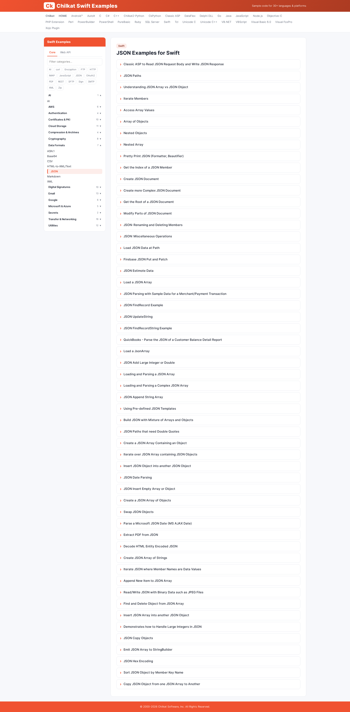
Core (52, 52)
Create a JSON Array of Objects (147, 500)
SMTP (91, 81)
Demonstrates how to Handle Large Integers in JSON (163, 627)
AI (50, 69)
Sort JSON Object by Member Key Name (153, 672)
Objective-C (274, 15)
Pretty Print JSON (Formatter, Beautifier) (154, 156)
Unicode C (189, 21)
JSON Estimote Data (139, 271)
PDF (51, 81)
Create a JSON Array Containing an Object (155, 443)
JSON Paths (132, 76)
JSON (79, 75)
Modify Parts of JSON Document (148, 213)
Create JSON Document (141, 179)
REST (61, 81)
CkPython (155, 15)
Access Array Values (139, 110)
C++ (116, 15)
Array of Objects (136, 121)
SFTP (71, 81)
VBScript (241, 21)
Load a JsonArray (137, 351)
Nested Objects (135, 133)
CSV (50, 161)
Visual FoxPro (283, 21)
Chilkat (50, 15)
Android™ (77, 15)
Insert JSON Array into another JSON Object (156, 615)
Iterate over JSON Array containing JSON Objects (160, 454)
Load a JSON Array (138, 282)
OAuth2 (90, 75)
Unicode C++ (208, 21)
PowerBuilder (86, 21)
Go (219, 15)
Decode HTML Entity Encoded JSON (150, 546)
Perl (70, 21)
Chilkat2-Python (134, 15)
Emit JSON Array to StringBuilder (148, 649)
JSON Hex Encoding (138, 661)
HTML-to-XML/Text (59, 166)
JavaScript (242, 15)
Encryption (70, 69)
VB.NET (226, 21)
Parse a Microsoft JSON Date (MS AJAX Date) (158, 523)
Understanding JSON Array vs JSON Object (156, 87)
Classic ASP (172, 15)
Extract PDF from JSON (141, 535)
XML (51, 87)
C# (107, 15)
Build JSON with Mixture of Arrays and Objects (158, 420)
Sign (81, 81)
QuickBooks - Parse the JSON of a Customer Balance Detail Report (173, 340)
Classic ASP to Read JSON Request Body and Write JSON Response (174, 64)
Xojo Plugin (53, 28)
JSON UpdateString (138, 317)
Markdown (54, 176)
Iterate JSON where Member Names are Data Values (162, 569)
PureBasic (124, 21)
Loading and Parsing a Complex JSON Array (156, 385)
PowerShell (106, 21)
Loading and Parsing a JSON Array (149, 374)
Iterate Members (136, 98)
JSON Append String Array (143, 397)
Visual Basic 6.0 (261, 21)
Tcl (176, 21)
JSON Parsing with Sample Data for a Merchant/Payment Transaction (175, 294)
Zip (60, 87)
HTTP (93, 69)
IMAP (52, 75)
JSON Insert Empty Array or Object (149, 489)
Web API (65, 52)
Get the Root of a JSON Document (149, 202)
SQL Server (152, 21)
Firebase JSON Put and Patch (146, 259)
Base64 (52, 156)
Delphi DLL (206, 15)
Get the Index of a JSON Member (148, 167)
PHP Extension (55, 21)
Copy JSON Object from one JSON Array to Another (162, 684)
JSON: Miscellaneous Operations (148, 236)
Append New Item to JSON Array (148, 581)
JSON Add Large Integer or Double (149, 363)
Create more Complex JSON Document (152, 190)
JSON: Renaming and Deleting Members (153, 225)
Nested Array (133, 144)
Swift (167, 21)
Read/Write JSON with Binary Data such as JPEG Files (163, 592)
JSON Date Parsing (138, 477)
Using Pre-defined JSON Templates (150, 408)
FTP (83, 69)
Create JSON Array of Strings (145, 558)
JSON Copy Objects (138, 638)
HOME (63, 15)
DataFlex (190, 15)
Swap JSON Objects (139, 512)
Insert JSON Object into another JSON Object (157, 466)
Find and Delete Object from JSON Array (154, 603)
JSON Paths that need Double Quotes (151, 431)
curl (58, 69)
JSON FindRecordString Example (148, 328)
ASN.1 (50, 151)
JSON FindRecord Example (143, 305)
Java (228, 15)
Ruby (138, 21)
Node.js (258, 15)
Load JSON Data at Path (142, 248)
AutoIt (91, 15)
